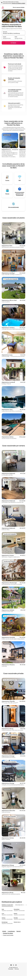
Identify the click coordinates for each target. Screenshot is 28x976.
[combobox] (13, 33)
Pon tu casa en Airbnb (18, 7)
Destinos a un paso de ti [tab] (7, 905)
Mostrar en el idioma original (18, 3)
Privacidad (10, 969)
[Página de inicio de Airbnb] (3, 7)
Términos (16, 969)
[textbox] (7, 38)
